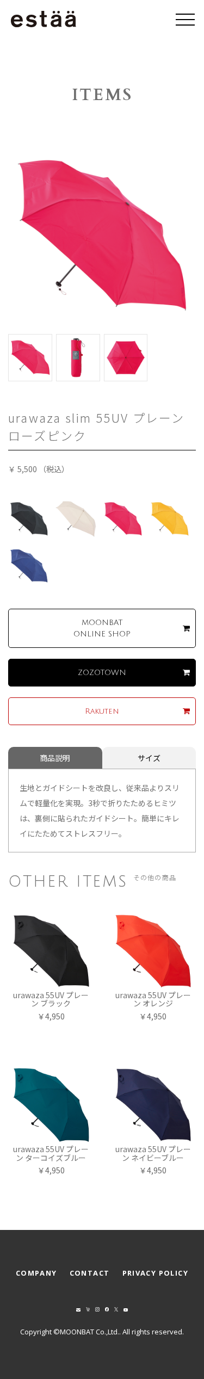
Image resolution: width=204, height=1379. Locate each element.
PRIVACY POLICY (155, 1273)
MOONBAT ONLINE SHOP (102, 628)
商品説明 (55, 757)
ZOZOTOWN (102, 673)
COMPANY (36, 1273)
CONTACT (90, 1273)
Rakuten (102, 711)
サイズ (149, 757)
